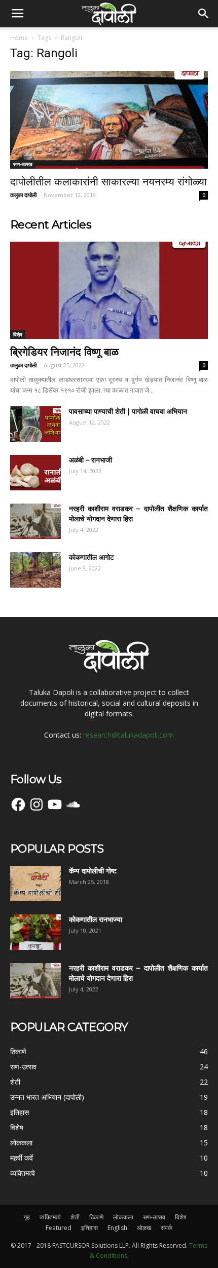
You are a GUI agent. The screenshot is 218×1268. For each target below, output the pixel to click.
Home (19, 37)
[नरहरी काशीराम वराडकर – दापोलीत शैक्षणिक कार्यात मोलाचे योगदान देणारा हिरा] (35, 521)
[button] (204, 13)
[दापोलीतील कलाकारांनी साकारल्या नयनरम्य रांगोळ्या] (109, 120)
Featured (58, 1227)
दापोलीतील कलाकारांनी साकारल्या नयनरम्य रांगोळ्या (108, 181)
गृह (27, 1217)
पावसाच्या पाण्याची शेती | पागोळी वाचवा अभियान (128, 411)
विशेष (17, 334)
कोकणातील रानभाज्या (95, 919)
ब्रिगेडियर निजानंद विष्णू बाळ (64, 351)
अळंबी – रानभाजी (90, 460)
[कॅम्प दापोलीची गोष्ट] (35, 883)
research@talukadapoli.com (128, 735)
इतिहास (89, 1227)
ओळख (144, 1227)
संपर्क (166, 1227)
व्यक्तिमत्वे (50, 1217)
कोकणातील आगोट (91, 557)
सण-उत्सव (22, 164)
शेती (75, 1217)
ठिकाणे (96, 1217)
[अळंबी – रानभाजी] (35, 472)
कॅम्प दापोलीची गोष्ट (93, 870)
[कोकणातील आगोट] (35, 570)
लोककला (123, 1217)
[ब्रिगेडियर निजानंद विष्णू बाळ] (109, 290)
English (117, 1227)
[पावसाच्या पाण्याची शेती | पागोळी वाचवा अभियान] (35, 424)
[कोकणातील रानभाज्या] (35, 932)
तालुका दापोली (23, 195)
